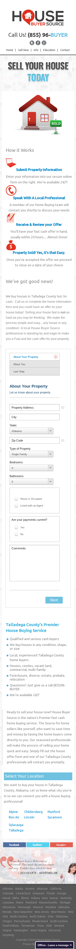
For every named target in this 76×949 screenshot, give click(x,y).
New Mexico (58, 911)
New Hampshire (23, 911)
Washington (21, 930)
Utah (49, 925)
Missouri (38, 907)
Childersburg (33, 812)
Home (9, 50)
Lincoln (29, 817)
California (55, 888)
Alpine (13, 812)
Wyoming (8, 935)
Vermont (59, 925)
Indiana (35, 898)
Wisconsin (55, 930)
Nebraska (64, 907)
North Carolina (18, 916)
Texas (40, 925)
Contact (65, 50)
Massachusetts (48, 902)
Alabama (8, 888)
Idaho (15, 898)
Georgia (61, 893)
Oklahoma (62, 916)
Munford (54, 812)
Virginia (7, 930)
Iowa (45, 898)
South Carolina (59, 921)
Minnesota (9, 907)
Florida (51, 893)
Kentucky (66, 898)
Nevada (7, 911)
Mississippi (24, 907)
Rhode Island (40, 921)
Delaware (38, 893)
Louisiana (8, 902)
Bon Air (14, 817)
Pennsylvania (22, 921)
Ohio (51, 916)
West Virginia (38, 930)
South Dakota (11, 925)
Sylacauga (16, 825)
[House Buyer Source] (38, 17)
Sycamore (55, 817)
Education (49, 50)
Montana (50, 907)
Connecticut (23, 893)
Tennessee (28, 925)
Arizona (29, 888)
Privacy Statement (33, 944)
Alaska (19, 888)
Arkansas (42, 888)
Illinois (25, 898)
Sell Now (23, 50)
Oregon (7, 921)
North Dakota (38, 916)
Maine (19, 902)
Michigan (65, 902)
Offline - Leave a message (53, 945)
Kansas (54, 898)
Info (36, 50)
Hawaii (6, 898)
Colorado (8, 893)
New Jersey (42, 911)
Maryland (31, 902)
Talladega (16, 830)
